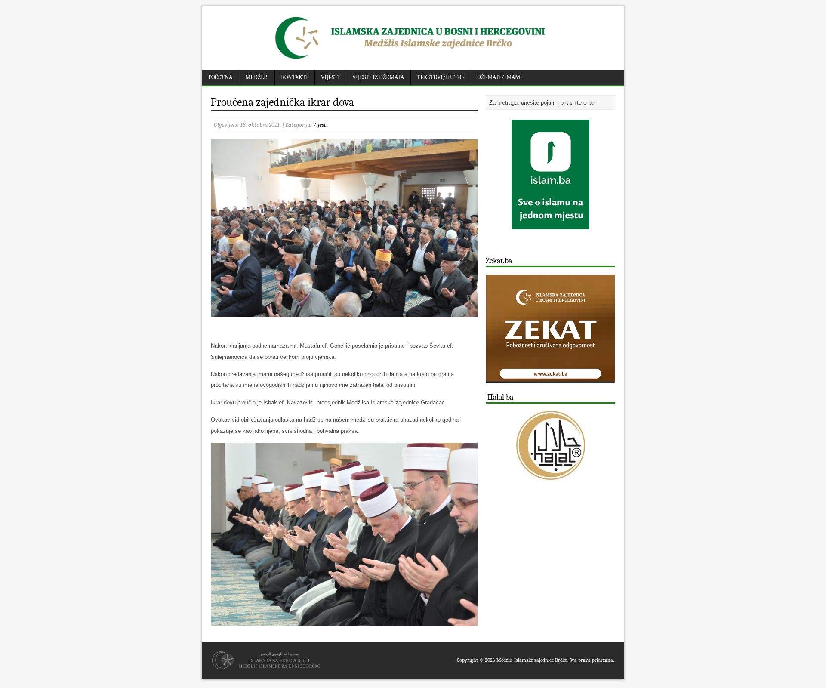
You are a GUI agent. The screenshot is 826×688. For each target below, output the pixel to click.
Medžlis (256, 77)
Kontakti (294, 77)
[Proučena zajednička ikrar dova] (344, 311)
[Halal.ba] (550, 445)
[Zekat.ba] (550, 377)
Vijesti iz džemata (378, 77)
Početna (220, 77)
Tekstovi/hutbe (441, 77)
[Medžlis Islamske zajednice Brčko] (413, 59)
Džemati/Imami (499, 77)
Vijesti (330, 77)
